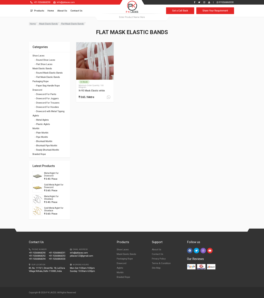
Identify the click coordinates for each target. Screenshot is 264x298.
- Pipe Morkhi (41, 137)
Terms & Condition (161, 263)
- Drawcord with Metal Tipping (49, 111)
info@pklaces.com (66, 2)
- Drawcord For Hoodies (47, 107)
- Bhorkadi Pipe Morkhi (46, 145)
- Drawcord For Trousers (47, 102)
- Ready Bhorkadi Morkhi (47, 149)
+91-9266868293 (57, 256)
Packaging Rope (41, 81)
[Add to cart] (109, 97)
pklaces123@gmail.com (81, 256)
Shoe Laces (38, 55)
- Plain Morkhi (41, 132)
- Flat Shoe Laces (43, 64)
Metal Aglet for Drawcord (51, 174)
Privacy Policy (159, 258)
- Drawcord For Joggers (47, 98)
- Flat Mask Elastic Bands (47, 77)
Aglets (36, 115)
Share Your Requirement (215, 10)
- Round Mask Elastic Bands (49, 72)
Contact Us (76, 10)
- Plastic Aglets (42, 124)
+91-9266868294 (37, 259)
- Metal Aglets (42, 119)
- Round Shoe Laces (45, 60)
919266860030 (226, 2)
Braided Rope (39, 154)
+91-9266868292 (37, 256)
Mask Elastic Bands (48, 24)
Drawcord (37, 90)
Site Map (156, 268)
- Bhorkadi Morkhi (43, 141)
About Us (62, 10)
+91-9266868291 (57, 253)
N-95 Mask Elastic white (92, 90)
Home (51, 10)
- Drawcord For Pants (45, 94)
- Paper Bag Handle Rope (47, 85)
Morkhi (36, 128)
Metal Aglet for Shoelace (51, 197)
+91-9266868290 (42, 2)
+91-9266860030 (57, 259)
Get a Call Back (180, 10)
